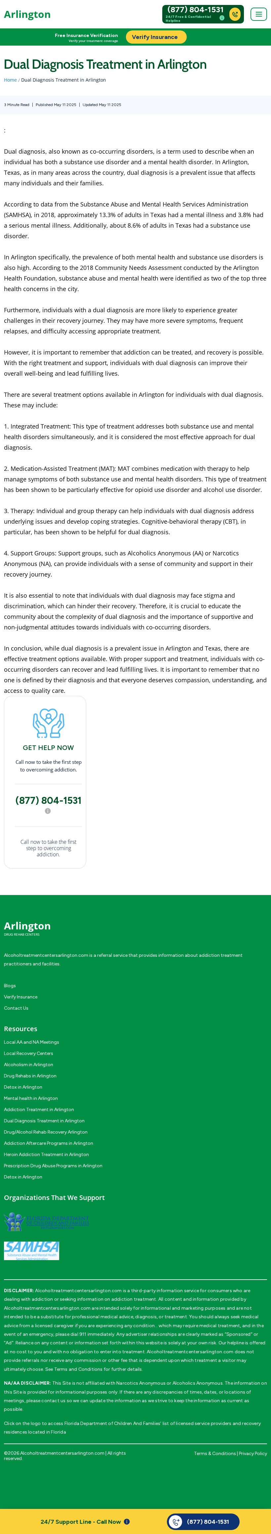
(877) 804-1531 (196, 9)
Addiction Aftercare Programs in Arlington (48, 1143)
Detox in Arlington (23, 1087)
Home (10, 80)
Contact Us (16, 1008)
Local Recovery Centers (28, 1053)
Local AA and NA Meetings (31, 1042)
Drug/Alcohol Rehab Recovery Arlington (46, 1132)
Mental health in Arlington (31, 1098)
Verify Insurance (20, 997)
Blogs (10, 986)
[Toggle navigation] (259, 14)
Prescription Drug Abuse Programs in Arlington (53, 1166)
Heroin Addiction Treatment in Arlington (46, 1154)
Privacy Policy (253, 1453)
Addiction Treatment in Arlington (39, 1109)
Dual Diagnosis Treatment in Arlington (44, 1121)
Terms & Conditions (215, 1453)
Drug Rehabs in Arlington (30, 1076)
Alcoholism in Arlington (28, 1064)
